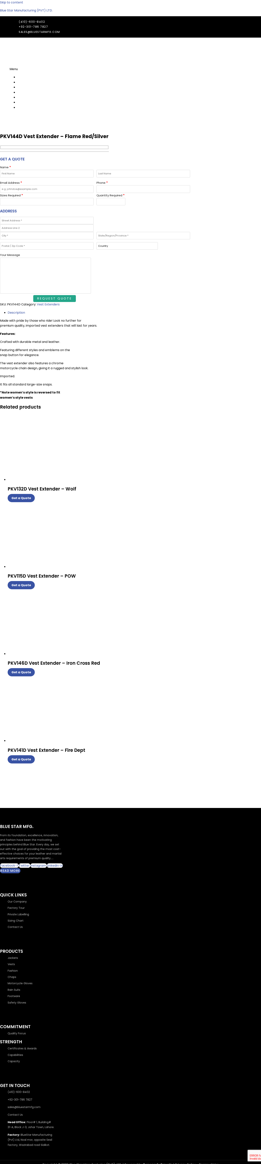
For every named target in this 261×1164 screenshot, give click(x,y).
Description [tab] (16, 312)
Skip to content (11, 2)
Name (5, 167)
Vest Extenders (48, 304)
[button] (113, 69)
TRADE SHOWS (27, 82)
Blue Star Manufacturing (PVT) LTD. (26, 10)
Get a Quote (21, 498)
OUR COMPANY (28, 77)
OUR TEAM (24, 87)
